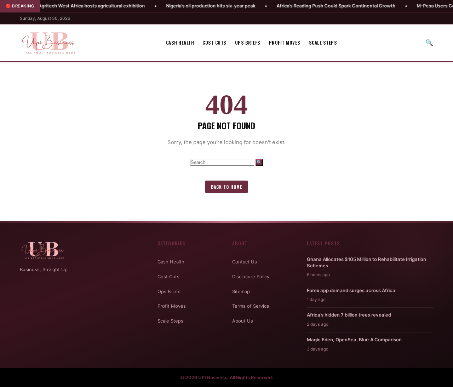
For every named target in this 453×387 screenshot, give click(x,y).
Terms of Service (250, 306)
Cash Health (180, 42)
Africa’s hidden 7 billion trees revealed (349, 315)
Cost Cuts (214, 42)
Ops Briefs (247, 42)
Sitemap (241, 291)
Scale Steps (323, 42)
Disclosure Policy (250, 276)
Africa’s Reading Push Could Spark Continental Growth (321, 5)
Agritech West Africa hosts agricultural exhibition (77, 5)
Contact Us (244, 261)
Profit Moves (284, 42)
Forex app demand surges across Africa (351, 290)
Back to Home (226, 187)
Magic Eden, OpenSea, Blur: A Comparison (354, 339)
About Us (242, 321)
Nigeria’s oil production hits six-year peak (196, 5)
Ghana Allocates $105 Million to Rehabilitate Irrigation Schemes (366, 262)
